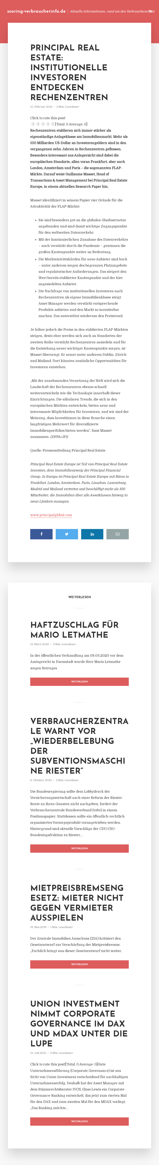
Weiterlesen (79, 682)
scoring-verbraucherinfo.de (36, 11)
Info (77, 11)
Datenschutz (134, 11)
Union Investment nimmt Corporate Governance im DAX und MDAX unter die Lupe (79, 1024)
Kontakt (93, 11)
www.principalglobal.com (51, 515)
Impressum (112, 11)
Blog (64, 11)
